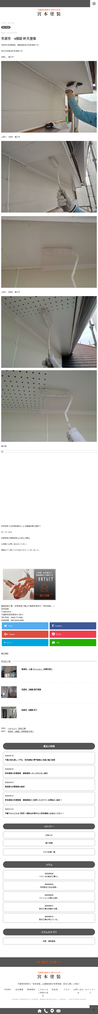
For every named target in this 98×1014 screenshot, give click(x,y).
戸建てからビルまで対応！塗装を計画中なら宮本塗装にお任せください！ (34, 813)
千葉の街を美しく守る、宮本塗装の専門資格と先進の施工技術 (30, 759)
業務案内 (31, 989)
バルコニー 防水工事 (17, 728)
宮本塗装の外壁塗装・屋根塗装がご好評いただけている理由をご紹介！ (33, 800)
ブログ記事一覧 (49, 852)
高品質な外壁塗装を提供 (15, 786)
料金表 (55, 989)
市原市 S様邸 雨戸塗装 (31, 689)
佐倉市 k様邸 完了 (29, 709)
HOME (7, 989)
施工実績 (4, 653)
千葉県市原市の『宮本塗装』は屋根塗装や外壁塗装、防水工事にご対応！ (49, 983)
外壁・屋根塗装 (49, 941)
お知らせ (49, 835)
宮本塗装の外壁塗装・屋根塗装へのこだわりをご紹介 (26, 773)
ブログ (67, 989)
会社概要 (19, 989)
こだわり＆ (43, 992)
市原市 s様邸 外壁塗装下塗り (21, 731)
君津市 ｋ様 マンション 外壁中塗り (37, 669)
